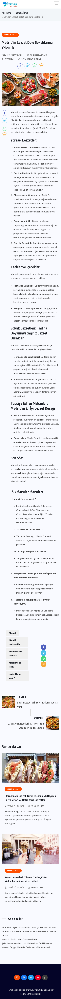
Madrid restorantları (15, 642)
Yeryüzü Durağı (16, 806)
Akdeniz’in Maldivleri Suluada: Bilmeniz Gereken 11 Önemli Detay (29, 933)
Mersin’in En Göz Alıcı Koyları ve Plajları (20, 939)
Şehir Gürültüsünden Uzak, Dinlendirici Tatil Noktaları (27, 943)
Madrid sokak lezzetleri (15, 653)
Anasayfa (6, 12)
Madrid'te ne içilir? (15, 664)
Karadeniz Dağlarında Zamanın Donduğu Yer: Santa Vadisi (29, 927)
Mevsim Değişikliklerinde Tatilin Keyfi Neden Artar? (26, 947)
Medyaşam (25, 993)
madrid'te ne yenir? (15, 676)
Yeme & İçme (22, 12)
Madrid (12, 633)
